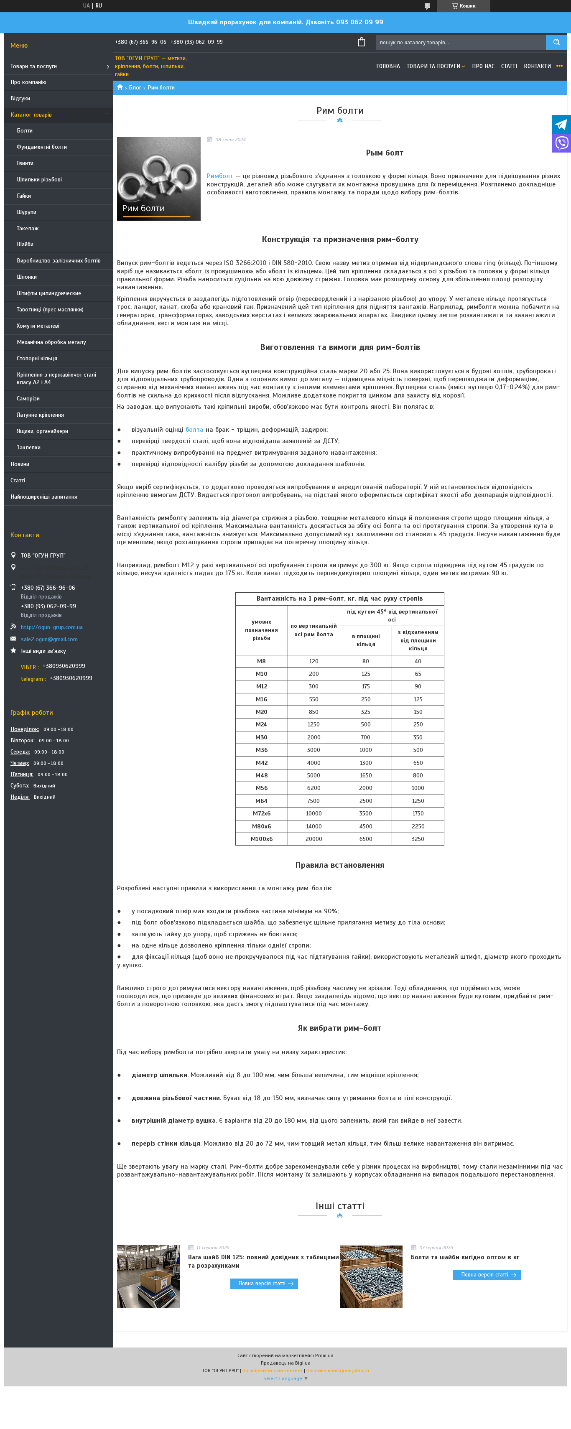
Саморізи (28, 398)
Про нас (483, 66)
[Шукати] (556, 42)
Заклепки (29, 447)
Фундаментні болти (42, 146)
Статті (17, 480)
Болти (25, 130)
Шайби (25, 244)
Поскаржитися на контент (272, 1370)
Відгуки (20, 98)
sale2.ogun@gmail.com (49, 639)
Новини (19, 464)
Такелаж (28, 228)
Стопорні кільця (37, 358)
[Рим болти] (159, 179)
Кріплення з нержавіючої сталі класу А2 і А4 (56, 378)
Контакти (537, 66)
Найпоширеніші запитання (43, 496)
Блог (135, 87)
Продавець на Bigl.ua (286, 1363)
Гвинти (25, 163)
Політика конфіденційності (337, 1370)
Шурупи (26, 212)
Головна (388, 66)
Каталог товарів (31, 114)
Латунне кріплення (40, 414)
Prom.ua (324, 1355)
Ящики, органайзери (42, 431)
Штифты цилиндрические (49, 293)
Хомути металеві (38, 325)
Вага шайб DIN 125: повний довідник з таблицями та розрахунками (263, 1261)
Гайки (24, 195)
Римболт (220, 176)
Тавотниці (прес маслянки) (50, 309)
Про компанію (28, 82)
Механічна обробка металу (51, 342)
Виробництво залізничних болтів (59, 260)
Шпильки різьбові (39, 179)
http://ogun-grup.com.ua (52, 627)
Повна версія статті (262, 1283)
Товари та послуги (33, 66)
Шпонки (27, 276)
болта (195, 429)
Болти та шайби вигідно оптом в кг (465, 1257)
